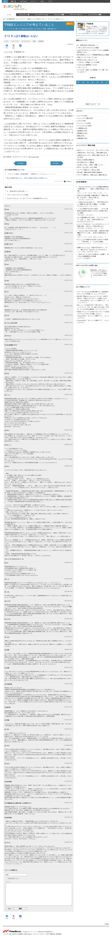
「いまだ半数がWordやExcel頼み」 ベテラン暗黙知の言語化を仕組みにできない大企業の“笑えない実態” (92, 211)
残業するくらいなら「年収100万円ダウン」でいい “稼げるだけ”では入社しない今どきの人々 (92, 248)
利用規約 (107, 924)
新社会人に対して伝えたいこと (87, 60)
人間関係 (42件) (82, 128)
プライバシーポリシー (76, 14)
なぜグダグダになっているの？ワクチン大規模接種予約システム (27, 198)
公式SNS (14, 934)
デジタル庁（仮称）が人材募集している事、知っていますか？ (93, 71)
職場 (34, 41)
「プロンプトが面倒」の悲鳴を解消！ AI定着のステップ (31, 174)
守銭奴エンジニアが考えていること (36, 19)
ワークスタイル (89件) (84, 126)
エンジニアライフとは (41, 14)
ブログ (50, 1)
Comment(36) (35, 157)
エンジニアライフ (15, 7)
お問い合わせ (28, 934)
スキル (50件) (81, 121)
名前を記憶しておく (13, 878)
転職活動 (40, 41)
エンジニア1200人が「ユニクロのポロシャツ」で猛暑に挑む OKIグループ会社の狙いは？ (93, 225)
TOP (5, 1)
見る (13, 48)
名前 (7, 874)
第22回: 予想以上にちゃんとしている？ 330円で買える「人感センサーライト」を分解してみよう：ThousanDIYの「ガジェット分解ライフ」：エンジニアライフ (93, 299)
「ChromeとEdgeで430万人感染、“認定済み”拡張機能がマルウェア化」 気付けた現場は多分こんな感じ (93, 233)
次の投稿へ (21, 163)
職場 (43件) (80, 136)
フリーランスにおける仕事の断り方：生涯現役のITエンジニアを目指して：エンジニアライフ (93, 293)
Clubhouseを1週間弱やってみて (87, 65)
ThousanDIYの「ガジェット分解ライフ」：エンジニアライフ (93, 321)
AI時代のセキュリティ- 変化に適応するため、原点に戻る (92, 156)
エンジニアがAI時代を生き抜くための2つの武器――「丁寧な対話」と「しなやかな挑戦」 (92, 240)
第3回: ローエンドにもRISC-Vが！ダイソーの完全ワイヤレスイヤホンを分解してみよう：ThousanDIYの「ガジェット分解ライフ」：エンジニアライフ (93, 315)
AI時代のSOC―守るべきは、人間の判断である (92, 153)
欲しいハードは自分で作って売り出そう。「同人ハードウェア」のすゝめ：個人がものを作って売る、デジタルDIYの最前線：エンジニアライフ (93, 307)
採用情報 (58, 934)
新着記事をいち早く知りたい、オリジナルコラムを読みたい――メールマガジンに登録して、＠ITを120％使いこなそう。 (99, 273)
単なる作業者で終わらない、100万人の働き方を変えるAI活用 (27, 178)
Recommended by (59, 181)
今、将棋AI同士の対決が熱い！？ (17, 191)
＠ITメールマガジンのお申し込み (87, 265)
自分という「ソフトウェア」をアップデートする (93, 150)
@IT (4, 19)
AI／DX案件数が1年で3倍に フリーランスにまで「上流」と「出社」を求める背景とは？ (92, 218)
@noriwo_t (101, 33)
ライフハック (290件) (84, 123)
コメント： (9, 882)
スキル (6, 41)
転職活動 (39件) (82, 138)
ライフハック (14, 41)
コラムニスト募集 (59, 14)
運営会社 (52, 934)
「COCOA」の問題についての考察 (88, 62)
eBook (42, 1)
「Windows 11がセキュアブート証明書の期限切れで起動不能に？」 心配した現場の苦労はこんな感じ (93, 189)
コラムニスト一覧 (24, 14)
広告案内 (20, 934)
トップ (9, 14)
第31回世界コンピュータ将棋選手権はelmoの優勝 (93, 55)
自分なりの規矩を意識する (85, 160)
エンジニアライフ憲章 (95, 14)
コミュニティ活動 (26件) (85, 118)
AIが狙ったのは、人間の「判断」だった (90, 165)
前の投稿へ (56, 163)
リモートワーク (82, 67)
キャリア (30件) (82, 116)
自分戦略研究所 (11, 19)
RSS (71, 23)
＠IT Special (23, 1)
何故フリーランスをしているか (87, 57)
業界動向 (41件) (82, 133)
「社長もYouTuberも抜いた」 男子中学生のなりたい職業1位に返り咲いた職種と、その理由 (93, 203)
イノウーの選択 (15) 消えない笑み (88, 170)
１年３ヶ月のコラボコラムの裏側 (17, 195)
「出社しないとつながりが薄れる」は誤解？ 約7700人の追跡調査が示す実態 (93, 255)
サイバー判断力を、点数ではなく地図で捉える (92, 175)
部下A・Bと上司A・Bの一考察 (87, 167)
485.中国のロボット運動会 (85, 162)
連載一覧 (13, 1)
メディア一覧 (7, 934)
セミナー (33, 1)
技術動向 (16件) (82, 131)
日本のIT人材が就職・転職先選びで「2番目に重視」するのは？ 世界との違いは (92, 196)
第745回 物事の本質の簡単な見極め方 (89, 172)
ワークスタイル (26, 41)
